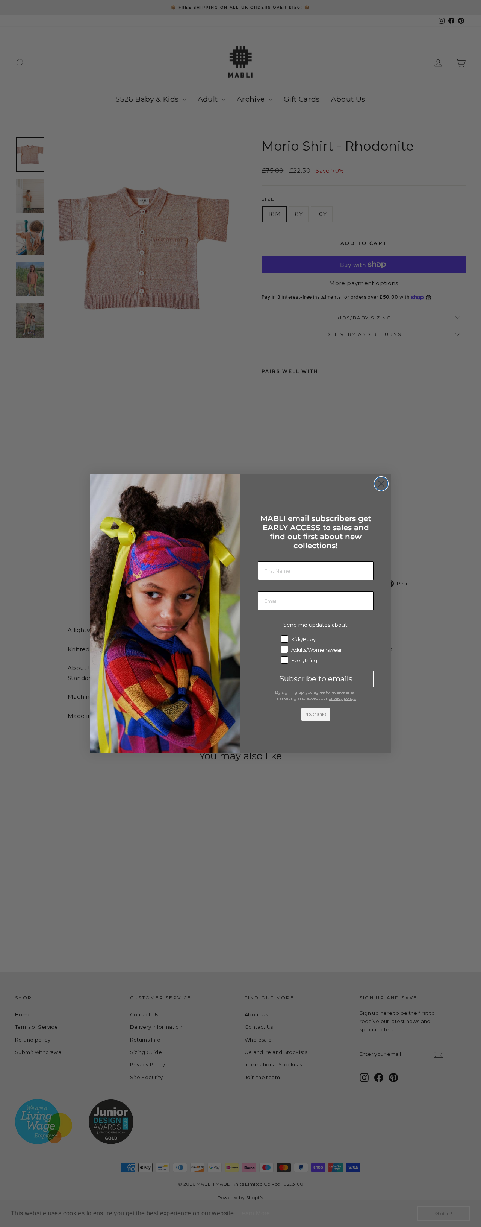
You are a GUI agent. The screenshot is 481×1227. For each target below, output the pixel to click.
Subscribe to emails (315, 678)
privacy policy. (342, 698)
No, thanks (316, 714)
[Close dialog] (381, 483)
